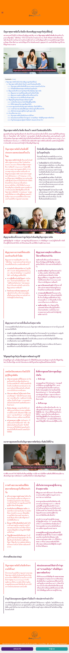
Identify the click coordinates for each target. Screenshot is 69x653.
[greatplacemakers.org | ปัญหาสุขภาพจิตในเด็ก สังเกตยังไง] (34, 12)
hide (14, 79)
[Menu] (2, 12)
